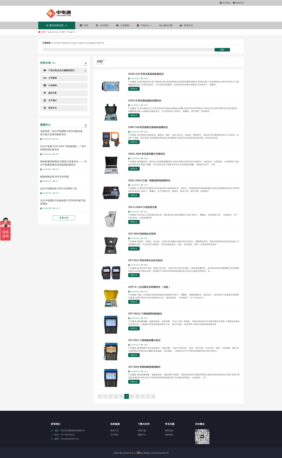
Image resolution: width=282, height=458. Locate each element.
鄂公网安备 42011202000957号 (154, 453)
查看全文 (133, 89)
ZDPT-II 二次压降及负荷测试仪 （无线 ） (149, 287)
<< (100, 396)
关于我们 (227, 3)
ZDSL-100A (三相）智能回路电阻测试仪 (149, 180)
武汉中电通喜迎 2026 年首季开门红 (58, 188)
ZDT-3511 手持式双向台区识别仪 (145, 260)
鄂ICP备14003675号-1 (124, 453)
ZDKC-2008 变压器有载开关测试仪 (146, 154)
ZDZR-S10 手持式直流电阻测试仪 (146, 74)
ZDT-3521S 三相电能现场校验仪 (145, 313)
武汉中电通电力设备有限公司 (64, 13)
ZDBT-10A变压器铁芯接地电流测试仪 (148, 127)
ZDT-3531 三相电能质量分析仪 (144, 340)
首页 (43, 32)
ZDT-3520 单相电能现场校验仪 (144, 367)
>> (153, 396)
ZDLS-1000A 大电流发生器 (142, 207)
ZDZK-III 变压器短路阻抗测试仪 (144, 100)
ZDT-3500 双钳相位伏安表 (142, 233)
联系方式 (240, 3)
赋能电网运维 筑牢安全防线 (54, 176)
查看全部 (64, 218)
